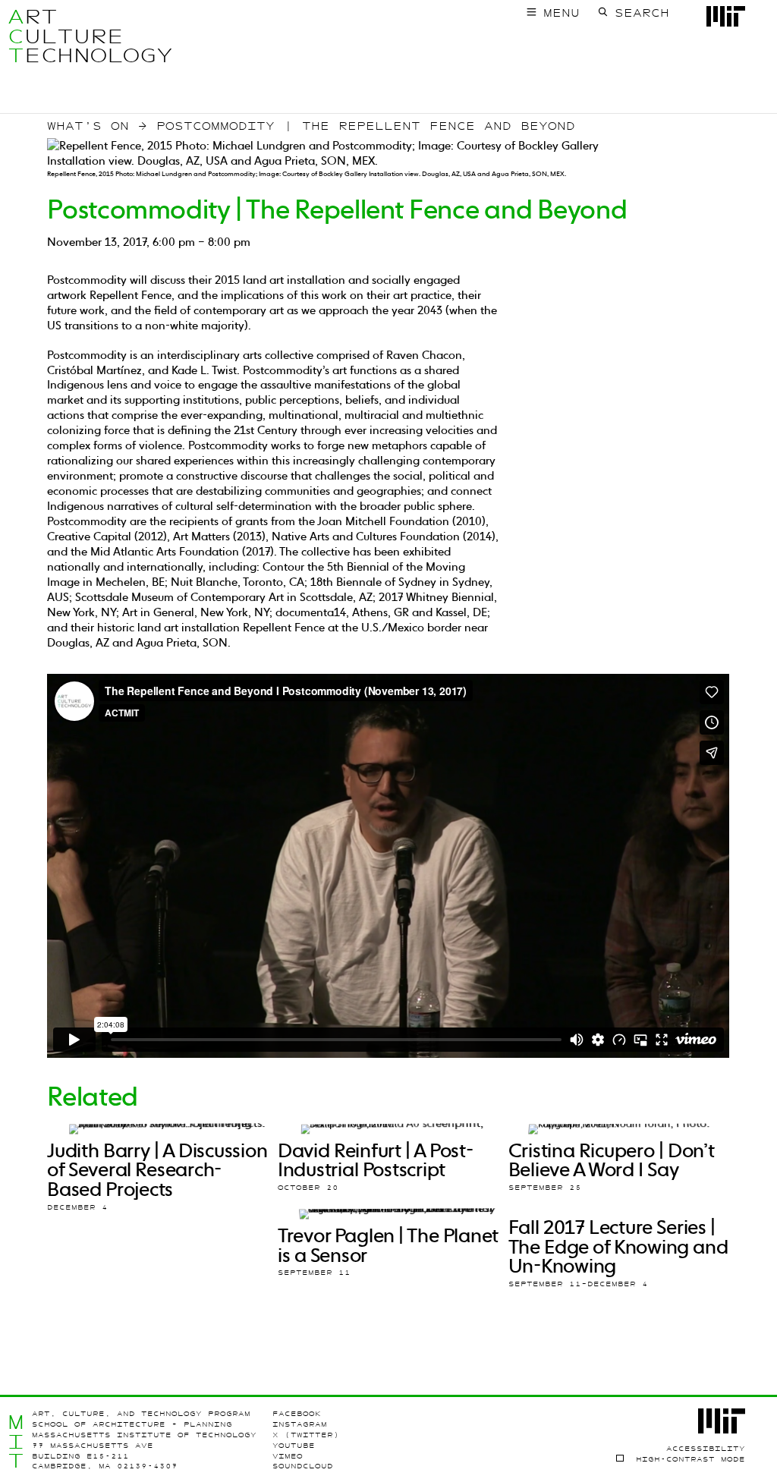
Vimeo (287, 1456)
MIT (16, 1441)
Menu (561, 13)
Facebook (296, 1413)
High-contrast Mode (690, 1459)
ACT (16, 36)
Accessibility (705, 1448)
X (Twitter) (305, 1434)
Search (642, 13)
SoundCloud (302, 1466)
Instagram (299, 1424)
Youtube (293, 1445)
